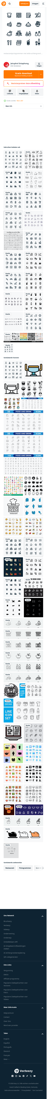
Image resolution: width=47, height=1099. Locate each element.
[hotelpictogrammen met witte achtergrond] (13, 244)
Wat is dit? (20, 101)
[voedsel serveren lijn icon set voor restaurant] (13, 224)
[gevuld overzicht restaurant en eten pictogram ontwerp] (13, 806)
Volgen (39, 66)
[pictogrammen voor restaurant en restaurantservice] (13, 204)
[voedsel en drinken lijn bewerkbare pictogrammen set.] (15, 623)
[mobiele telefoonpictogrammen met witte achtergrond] (13, 366)
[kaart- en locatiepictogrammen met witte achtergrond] (13, 264)
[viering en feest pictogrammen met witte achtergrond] (13, 345)
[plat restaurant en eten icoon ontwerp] (13, 786)
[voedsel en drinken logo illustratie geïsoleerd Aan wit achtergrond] (11, 1051)
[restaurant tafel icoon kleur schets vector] (13, 576)
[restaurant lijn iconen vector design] (13, 305)
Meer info (9, 110)
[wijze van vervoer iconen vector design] (13, 487)
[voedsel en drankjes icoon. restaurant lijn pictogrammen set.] (15, 1067)
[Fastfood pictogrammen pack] (13, 183)
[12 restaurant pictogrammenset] (13, 948)
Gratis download (23, 74)
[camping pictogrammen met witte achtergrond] (13, 406)
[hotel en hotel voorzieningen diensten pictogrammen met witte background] (8, 534)
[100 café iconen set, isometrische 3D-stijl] (13, 705)
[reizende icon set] (13, 325)
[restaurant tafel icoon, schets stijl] (32, 575)
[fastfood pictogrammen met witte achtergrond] (13, 427)
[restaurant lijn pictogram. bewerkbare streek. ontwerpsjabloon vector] (13, 745)
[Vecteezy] (3, 3)
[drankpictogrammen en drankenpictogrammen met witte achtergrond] (13, 467)
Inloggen (35, 4)
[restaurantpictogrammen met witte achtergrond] (13, 163)
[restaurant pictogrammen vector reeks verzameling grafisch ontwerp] (23, 523)
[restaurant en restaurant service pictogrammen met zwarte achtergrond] (13, 867)
